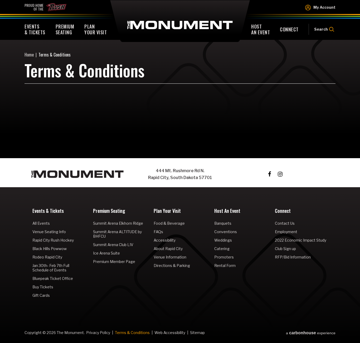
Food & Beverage (169, 223)
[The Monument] (77, 174)
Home (29, 55)
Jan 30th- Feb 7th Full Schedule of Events (50, 267)
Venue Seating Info (49, 231)
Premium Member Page (114, 261)
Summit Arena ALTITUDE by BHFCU (117, 233)
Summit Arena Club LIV (113, 244)
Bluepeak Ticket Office (52, 278)
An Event (260, 29)
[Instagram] (280, 174)
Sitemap (197, 332)
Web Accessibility (169, 332)
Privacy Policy (98, 332)
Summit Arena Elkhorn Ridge (118, 223)
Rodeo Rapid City (47, 257)
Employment (286, 231)
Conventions (225, 231)
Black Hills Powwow (49, 248)
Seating (65, 29)
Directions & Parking (172, 265)
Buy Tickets (42, 287)
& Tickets (35, 29)
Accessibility (165, 240)
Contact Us (285, 223)
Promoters (224, 257)
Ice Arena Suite (106, 253)
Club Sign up (285, 248)
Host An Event (227, 211)
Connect (283, 211)
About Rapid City (168, 248)
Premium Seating (109, 211)
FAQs (158, 231)
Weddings (223, 240)
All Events (41, 223)
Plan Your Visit (167, 211)
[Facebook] (270, 174)
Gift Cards (41, 295)
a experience (310, 333)
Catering (222, 248)
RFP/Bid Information (293, 257)
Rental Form (225, 265)
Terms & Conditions (132, 332)
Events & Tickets (48, 211)
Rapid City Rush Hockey (53, 240)
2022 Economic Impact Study (300, 240)
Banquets (222, 223)
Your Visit (95, 29)
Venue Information (170, 257)
